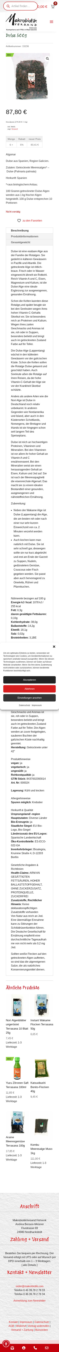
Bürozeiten (41, 1329)
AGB (11, 1326)
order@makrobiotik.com (29, 1286)
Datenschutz (24, 705)
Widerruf (21, 1326)
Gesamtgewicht (20, 242)
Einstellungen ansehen (30, 697)
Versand (14, 129)
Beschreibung (20, 230)
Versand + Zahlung (22, 1329)
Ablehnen (30, 688)
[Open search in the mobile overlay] (20, 6)
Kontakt (13, 1322)
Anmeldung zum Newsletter (29, 1300)
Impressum (37, 705)
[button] (54, 646)
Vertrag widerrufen (38, 1326)
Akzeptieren (29, 679)
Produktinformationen (24, 236)
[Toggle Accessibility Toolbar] (6, 1343)
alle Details (29, 1265)
